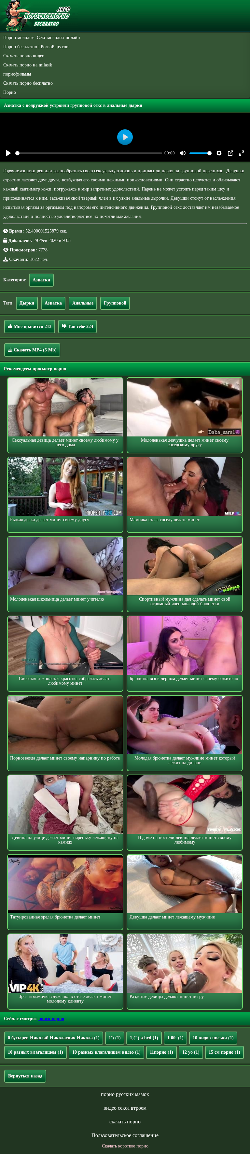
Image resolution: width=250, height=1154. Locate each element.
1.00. (175, 1037)
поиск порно (51, 1018)
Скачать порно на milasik (27, 65)
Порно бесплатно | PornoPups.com (36, 46)
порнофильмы (17, 74)
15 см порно (224, 1052)
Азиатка (53, 303)
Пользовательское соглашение (125, 1135)
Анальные (82, 303)
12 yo (191, 1052)
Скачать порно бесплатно (28, 83)
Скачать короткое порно (125, 1146)
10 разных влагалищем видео (106, 1052)
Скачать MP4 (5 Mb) (34, 350)
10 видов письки (213, 1037)
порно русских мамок (125, 1094)
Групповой (115, 303)
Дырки (27, 303)
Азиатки (41, 280)
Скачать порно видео (23, 55)
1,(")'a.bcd (144, 1037)
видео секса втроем (125, 1108)
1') (115, 1037)
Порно (9, 92)
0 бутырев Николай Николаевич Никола (54, 1037)
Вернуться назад (25, 1076)
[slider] (88, 153)
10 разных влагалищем (35, 1052)
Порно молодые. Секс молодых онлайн (41, 37)
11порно (161, 1052)
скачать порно (125, 1121)
